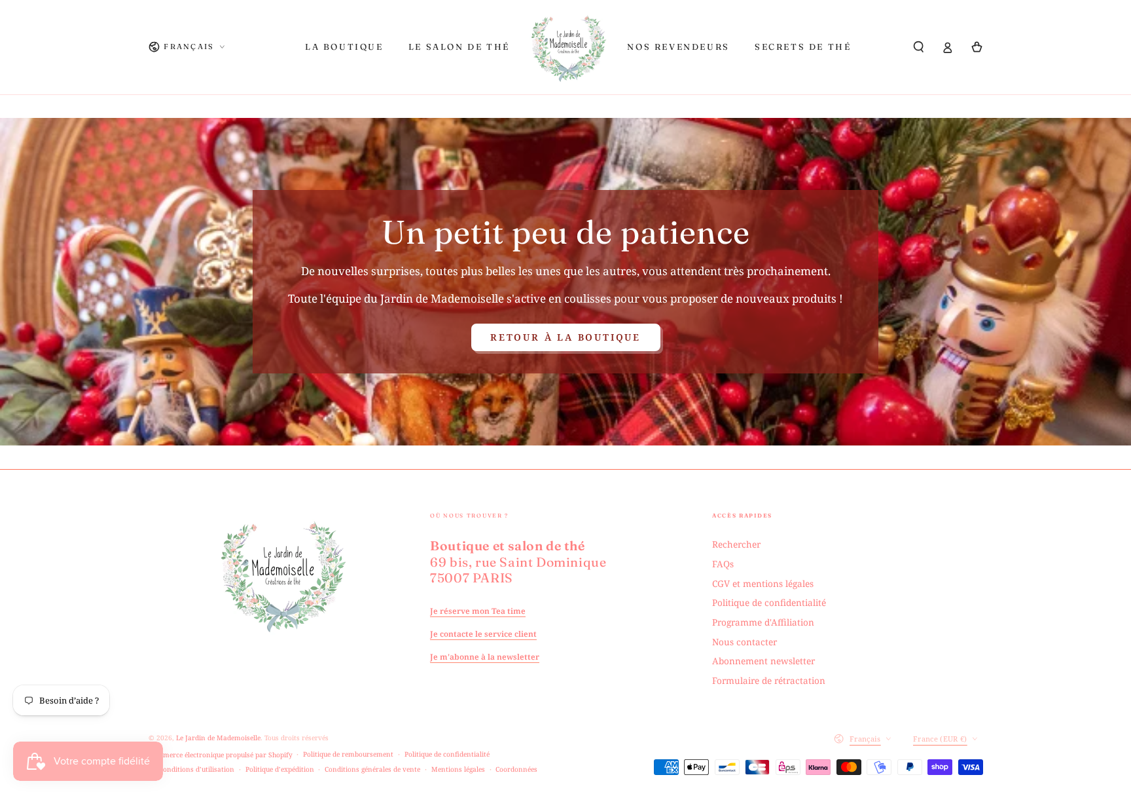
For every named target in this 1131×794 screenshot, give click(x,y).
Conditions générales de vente (372, 769)
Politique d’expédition (279, 769)
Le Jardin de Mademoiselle (218, 737)
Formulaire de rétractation (768, 680)
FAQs (723, 564)
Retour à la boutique (565, 337)
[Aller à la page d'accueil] (569, 47)
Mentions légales (458, 769)
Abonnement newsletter (763, 660)
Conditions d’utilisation (196, 769)
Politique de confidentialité (769, 602)
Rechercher (736, 544)
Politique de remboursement (348, 754)
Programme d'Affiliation (763, 622)
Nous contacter (744, 641)
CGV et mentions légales (763, 583)
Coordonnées (516, 769)
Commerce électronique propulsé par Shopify (221, 754)
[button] (919, 47)
